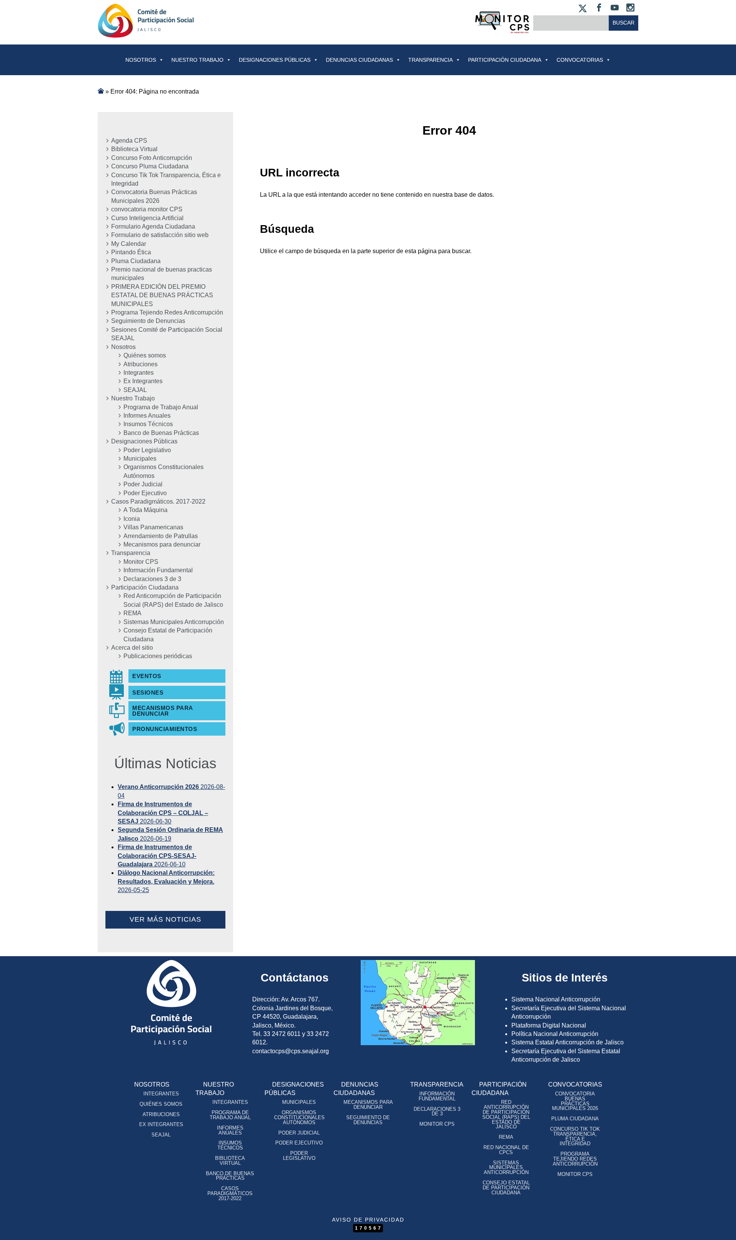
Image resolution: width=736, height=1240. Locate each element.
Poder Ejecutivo (145, 493)
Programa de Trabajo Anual (160, 407)
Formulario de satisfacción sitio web (160, 235)
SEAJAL (135, 390)
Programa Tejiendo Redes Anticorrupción (167, 312)
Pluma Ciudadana (136, 261)
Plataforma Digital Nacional (548, 1025)
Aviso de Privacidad (368, 1220)
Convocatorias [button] (580, 60)
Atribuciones (140, 364)
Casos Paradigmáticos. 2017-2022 (158, 501)
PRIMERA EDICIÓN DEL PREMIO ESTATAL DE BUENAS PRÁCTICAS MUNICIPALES (162, 295)
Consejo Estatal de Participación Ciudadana (167, 634)
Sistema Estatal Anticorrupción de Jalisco (567, 1042)
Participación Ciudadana (504, 60)
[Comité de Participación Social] (146, 31)
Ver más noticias (165, 919)
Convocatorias (575, 1084)
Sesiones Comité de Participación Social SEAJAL (166, 333)
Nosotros (140, 60)
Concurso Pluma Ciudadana (150, 166)
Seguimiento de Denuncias (148, 321)
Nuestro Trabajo (197, 60)
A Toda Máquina (145, 510)
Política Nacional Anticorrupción (554, 1034)
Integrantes (138, 372)
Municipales (139, 458)
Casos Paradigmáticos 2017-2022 (230, 1193)
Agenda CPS (129, 140)
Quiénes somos (144, 355)
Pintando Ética (131, 252)
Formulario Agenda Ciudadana (153, 226)
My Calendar (128, 243)
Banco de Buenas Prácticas (161, 433)
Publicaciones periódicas (157, 656)
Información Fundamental (158, 570)
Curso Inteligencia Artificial (147, 218)
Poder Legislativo (147, 450)
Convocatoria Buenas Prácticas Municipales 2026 (154, 196)
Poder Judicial (143, 484)
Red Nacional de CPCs (506, 1149)
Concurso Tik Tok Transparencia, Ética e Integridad (166, 179)
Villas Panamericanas (153, 527)
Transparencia (430, 60)
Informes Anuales (147, 415)
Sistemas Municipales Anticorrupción (173, 622)
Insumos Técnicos (148, 424)
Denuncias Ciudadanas (359, 60)
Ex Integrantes (143, 381)
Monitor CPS (140, 561)
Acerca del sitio (132, 647)
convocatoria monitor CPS (146, 209)
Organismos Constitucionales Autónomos (163, 471)
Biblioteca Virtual (134, 149)
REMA (132, 613)
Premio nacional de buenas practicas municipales (161, 273)
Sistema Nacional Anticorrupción (555, 999)
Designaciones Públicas (274, 60)
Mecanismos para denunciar (161, 544)
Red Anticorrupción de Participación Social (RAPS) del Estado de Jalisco (173, 600)
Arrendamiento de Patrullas (160, 536)
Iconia (131, 518)
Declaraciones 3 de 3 (152, 579)
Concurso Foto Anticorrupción (151, 158)
